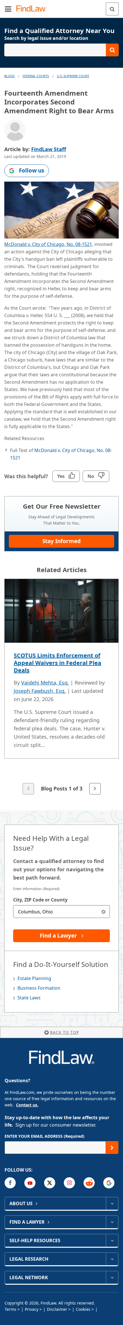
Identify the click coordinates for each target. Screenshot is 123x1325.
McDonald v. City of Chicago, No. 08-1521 (48, 244)
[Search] (112, 9)
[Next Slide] (95, 788)
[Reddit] (89, 1182)
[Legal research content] (112, 1259)
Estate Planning (34, 978)
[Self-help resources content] (112, 1240)
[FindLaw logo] (33, 9)
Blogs (9, 76)
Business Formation (38, 988)
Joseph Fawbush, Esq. (40, 690)
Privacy (31, 1309)
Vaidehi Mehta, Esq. (45, 682)
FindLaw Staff (48, 149)
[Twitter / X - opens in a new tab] (49, 1182)
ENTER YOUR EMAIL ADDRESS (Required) (44, 1136)
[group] (61, 687)
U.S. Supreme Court (73, 76)
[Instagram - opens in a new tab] (69, 1182)
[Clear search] (103, 911)
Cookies (83, 1309)
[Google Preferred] (108, 1182)
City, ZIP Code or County (40, 900)
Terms (10, 1309)
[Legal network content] (112, 1277)
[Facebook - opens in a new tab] (10, 1182)
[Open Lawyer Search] (61, 50)
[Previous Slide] (28, 788)
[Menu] (8, 9)
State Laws (29, 998)
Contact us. (27, 1105)
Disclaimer (57, 1309)
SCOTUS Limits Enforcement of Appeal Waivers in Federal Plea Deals (57, 663)
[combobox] (61, 911)
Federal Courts (36, 76)
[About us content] (112, 1203)
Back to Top (64, 1032)
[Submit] (112, 1147)
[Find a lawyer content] (112, 1222)
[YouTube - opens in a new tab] (29, 1182)
